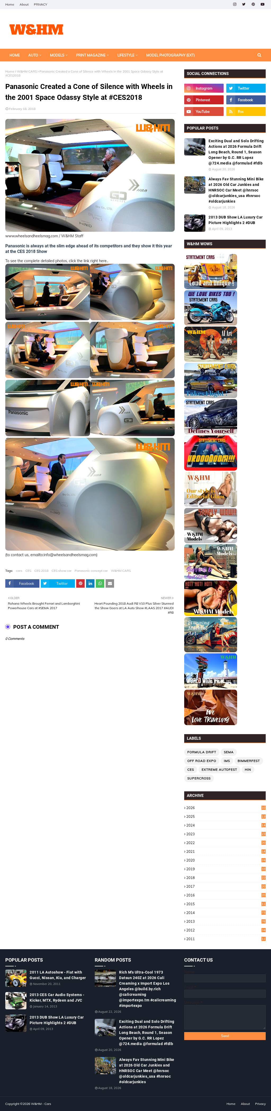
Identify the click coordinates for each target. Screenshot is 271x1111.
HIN (248, 769)
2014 (225, 913)
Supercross (199, 778)
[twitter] (244, 4)
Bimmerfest (249, 761)
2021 (225, 851)
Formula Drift (201, 752)
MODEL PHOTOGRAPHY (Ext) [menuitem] (170, 55)
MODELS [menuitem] (57, 55)
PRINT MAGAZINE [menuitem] (91, 55)
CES (28, 571)
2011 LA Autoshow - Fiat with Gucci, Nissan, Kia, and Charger (58, 975)
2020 (225, 860)
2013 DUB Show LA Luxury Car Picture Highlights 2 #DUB (236, 220)
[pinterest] (253, 4)
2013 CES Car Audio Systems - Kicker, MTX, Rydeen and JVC (57, 997)
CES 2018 (41, 571)
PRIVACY (40, 4)
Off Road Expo (201, 761)
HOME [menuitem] (15, 55)
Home (9, 4)
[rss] (246, 111)
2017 (225, 886)
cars (19, 571)
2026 (225, 808)
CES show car (61, 571)
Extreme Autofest (219, 769)
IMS (227, 761)
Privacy (260, 1104)
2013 (225, 921)
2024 (225, 825)
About (24, 4)
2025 (225, 816)
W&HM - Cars (41, 1104)
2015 (225, 904)
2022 (225, 843)
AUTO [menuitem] (33, 55)
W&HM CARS (27, 71)
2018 (225, 878)
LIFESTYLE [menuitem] (126, 55)
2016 (225, 895)
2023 (225, 834)
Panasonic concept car (91, 571)
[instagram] (234, 4)
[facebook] (246, 99)
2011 (225, 939)
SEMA (229, 752)
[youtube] (262, 4)
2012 (225, 930)
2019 (225, 869)
